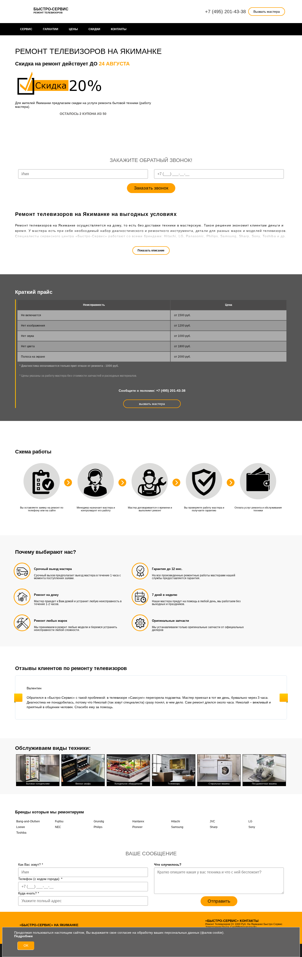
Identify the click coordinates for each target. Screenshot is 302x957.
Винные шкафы (83, 784)
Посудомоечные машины (264, 784)
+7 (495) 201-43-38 (225, 11)
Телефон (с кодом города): (40, 879)
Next (284, 698)
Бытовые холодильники (38, 784)
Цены (73, 29)
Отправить (219, 901)
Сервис (26, 29)
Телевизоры (174, 784)
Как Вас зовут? (30, 864)
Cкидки (94, 29)
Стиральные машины (219, 784)
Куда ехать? (28, 893)
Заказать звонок (151, 188)
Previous (18, 698)
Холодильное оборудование (128, 784)
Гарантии (50, 29)
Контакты (118, 29)
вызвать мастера (152, 404)
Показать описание (151, 250)
